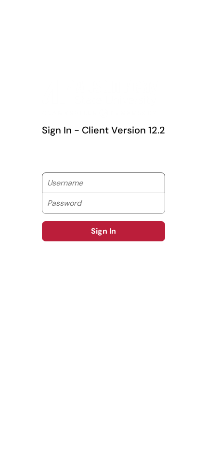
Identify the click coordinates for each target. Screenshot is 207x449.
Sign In (103, 231)
